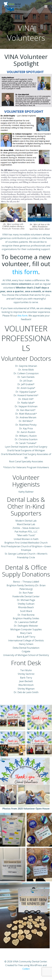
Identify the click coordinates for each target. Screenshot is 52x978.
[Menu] (45, 6)
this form (25, 272)
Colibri (26, 968)
